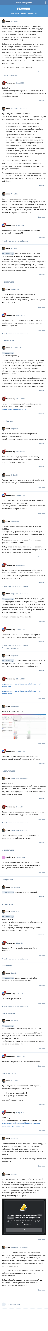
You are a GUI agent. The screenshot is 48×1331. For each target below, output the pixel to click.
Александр (9, 254)
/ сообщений (23, 2)
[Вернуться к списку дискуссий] (2, 2)
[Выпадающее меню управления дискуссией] (45, 2)
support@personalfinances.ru (14, 409)
